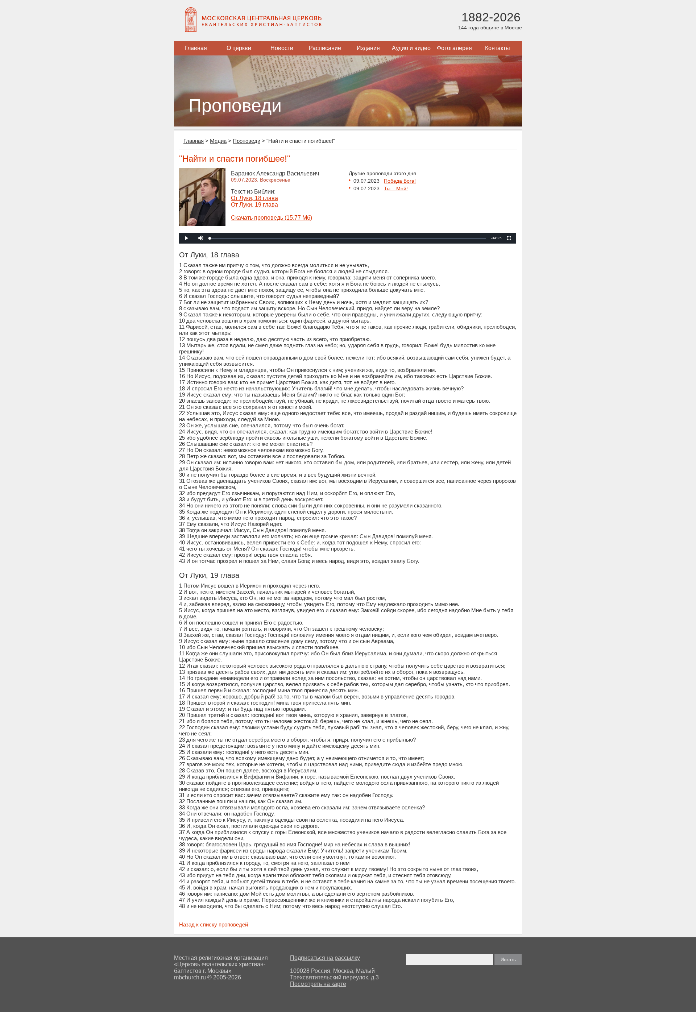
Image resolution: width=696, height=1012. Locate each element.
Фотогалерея (454, 48)
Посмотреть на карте (318, 984)
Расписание (325, 48)
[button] (201, 238)
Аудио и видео (411, 48)
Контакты (497, 48)
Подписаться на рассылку (325, 958)
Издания (368, 48)
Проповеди (246, 141)
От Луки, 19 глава (254, 205)
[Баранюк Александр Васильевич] (202, 224)
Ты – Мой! (396, 188)
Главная (196, 48)
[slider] (348, 238)
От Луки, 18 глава (254, 198)
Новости (281, 48)
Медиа (218, 141)
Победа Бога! (400, 181)
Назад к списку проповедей (213, 924)
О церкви (239, 48)
